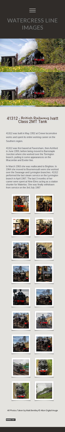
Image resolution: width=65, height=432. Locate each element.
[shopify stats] (10, 419)
